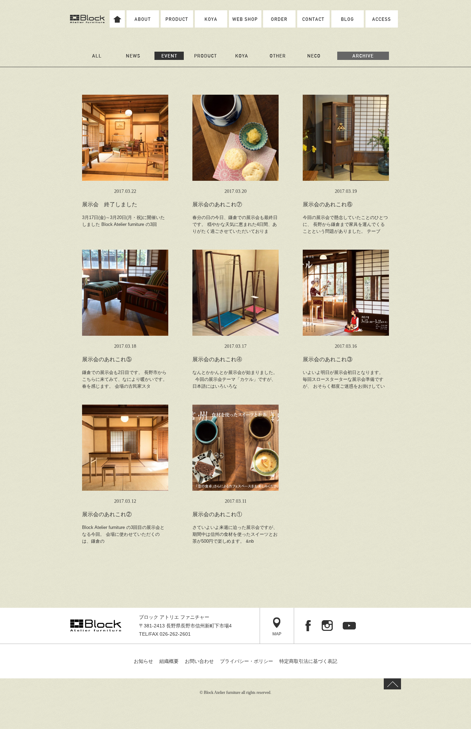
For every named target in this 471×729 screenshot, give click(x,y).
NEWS (133, 56)
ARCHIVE (363, 56)
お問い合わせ (199, 661)
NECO (314, 56)
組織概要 (169, 661)
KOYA (241, 56)
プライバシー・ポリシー (246, 661)
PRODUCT (205, 56)
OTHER (278, 56)
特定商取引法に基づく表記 (308, 661)
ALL (97, 56)
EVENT (169, 56)
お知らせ (143, 661)
